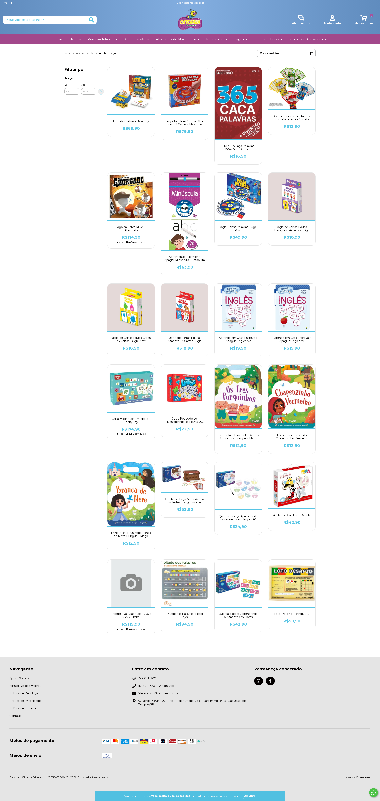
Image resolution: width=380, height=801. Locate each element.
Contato (15, 716)
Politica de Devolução (25, 693)
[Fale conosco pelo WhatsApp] (373, 792)
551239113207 (147, 678)
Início (58, 39)
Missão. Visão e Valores (25, 686)
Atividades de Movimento (176, 39)
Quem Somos (19, 678)
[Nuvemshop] (358, 777)
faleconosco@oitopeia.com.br (158, 693)
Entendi (249, 796)
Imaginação (216, 39)
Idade (74, 39)
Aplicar (101, 92)
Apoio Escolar (136, 39)
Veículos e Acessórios (307, 39)
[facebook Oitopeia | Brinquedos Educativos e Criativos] (11, 3)
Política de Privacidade (25, 701)
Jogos (240, 39)
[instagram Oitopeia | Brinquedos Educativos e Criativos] (6, 3)
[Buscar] (91, 20)
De (65, 84)
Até (83, 84)
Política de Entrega (23, 708)
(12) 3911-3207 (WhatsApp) (156, 686)
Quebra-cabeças (267, 39)
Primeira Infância (101, 39)
